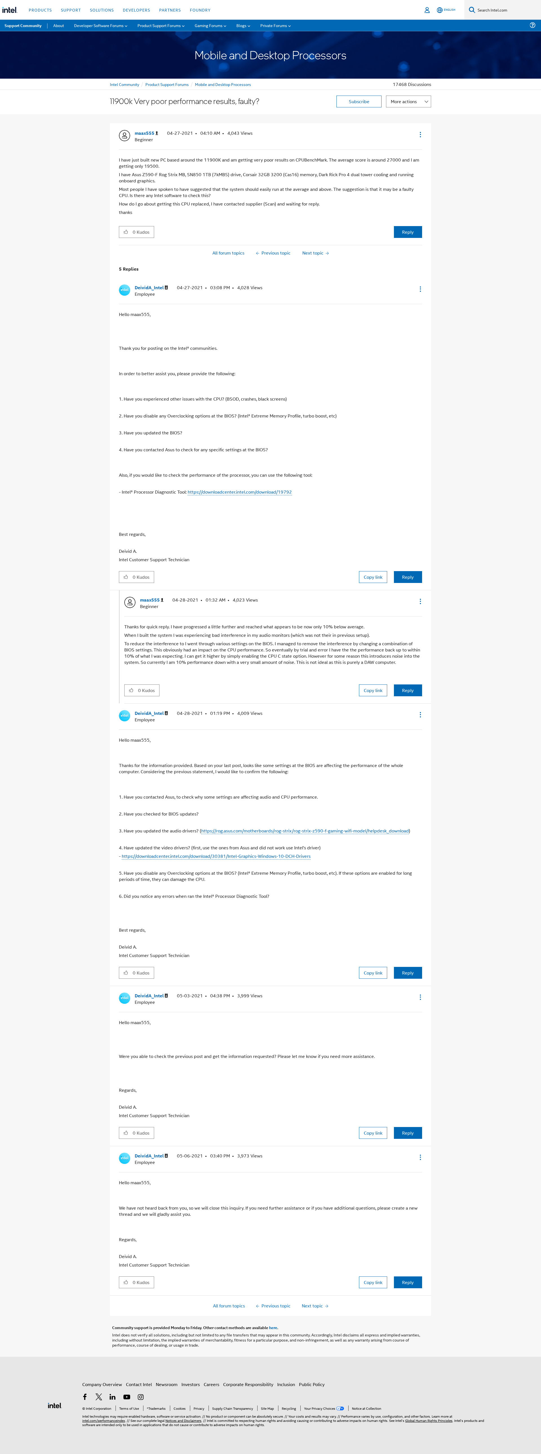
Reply (408, 232)
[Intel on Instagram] (140, 1397)
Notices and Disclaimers (183, 1420)
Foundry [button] (200, 10)
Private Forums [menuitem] (273, 25)
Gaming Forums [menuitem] (209, 25)
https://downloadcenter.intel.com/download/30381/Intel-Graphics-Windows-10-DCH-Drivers (216, 856)
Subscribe (359, 101)
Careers (211, 1384)
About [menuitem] (58, 25)
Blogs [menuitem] (241, 25)
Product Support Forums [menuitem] (159, 25)
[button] (420, 134)
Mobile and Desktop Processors (223, 84)
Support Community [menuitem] (23, 25)
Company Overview (102, 1384)
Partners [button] (170, 10)
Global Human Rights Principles (429, 1420)
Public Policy (312, 1384)
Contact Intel (139, 1384)
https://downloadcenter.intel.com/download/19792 (240, 492)
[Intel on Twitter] (99, 1397)
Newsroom (167, 1384)
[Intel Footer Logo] (55, 1405)
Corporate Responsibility (248, 1384)
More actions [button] (404, 101)
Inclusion (286, 1384)
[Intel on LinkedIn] (112, 1397)
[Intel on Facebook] (85, 1397)
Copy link (373, 577)
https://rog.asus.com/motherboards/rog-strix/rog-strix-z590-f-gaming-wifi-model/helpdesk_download (305, 830)
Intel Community (124, 84)
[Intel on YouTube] (127, 1397)
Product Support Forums (167, 84)
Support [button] (71, 10)
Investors (190, 1384)
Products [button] (40, 10)
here (273, 1327)
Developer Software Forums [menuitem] (99, 25)
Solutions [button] (102, 10)
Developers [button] (136, 10)
